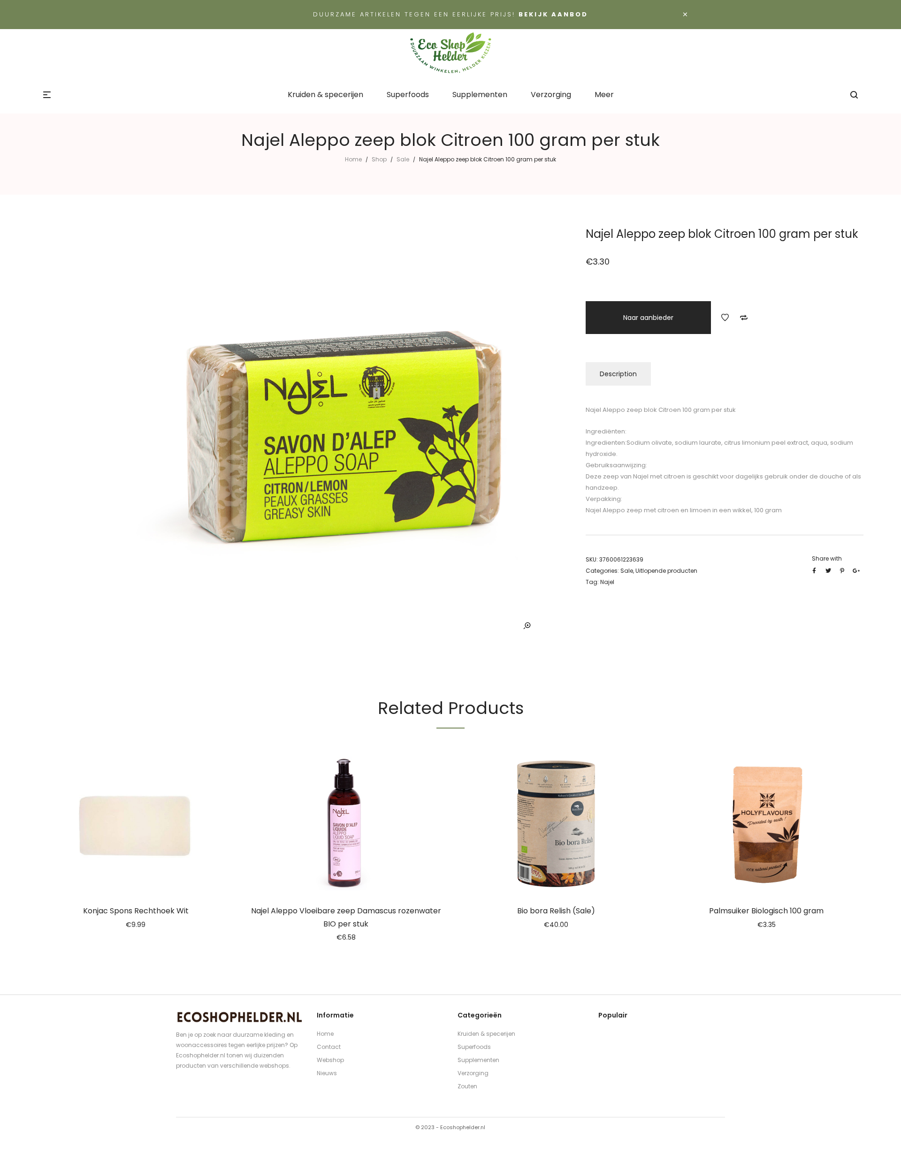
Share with (827, 558)
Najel (607, 582)
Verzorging (473, 1073)
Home (353, 159)
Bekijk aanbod (553, 14)
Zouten (467, 1086)
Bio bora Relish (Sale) (556, 910)
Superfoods (474, 1047)
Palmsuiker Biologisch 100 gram (766, 910)
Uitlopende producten (666, 571)
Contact (329, 1047)
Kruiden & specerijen (486, 1034)
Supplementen (478, 1060)
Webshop (330, 1060)
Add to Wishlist (725, 317)
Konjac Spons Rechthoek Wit (136, 910)
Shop (379, 159)
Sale (403, 159)
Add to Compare (743, 317)
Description (618, 374)
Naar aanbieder (648, 317)
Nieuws (327, 1073)
